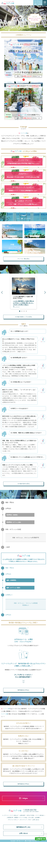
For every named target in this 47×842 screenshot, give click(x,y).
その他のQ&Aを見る (23, 483)
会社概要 (37, 817)
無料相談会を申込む (23, 690)
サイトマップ (23, 819)
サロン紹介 (31, 817)
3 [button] (24, 311)
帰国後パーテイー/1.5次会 (20, 817)
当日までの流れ (30, 815)
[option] (23, 18)
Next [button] (45, 292)
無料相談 (40, 2)
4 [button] (26, 311)
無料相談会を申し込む (23, 827)
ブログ (29, 819)
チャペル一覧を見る (23, 259)
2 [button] (21, 311)
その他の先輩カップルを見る (23, 317)
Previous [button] (2, 292)
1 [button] (19, 311)
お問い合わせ (36, 819)
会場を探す (22, 815)
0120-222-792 (35, 2)
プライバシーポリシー (13, 819)
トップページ (5, 815)
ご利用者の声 (10, 817)
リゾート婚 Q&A (40, 815)
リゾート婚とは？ (14, 815)
